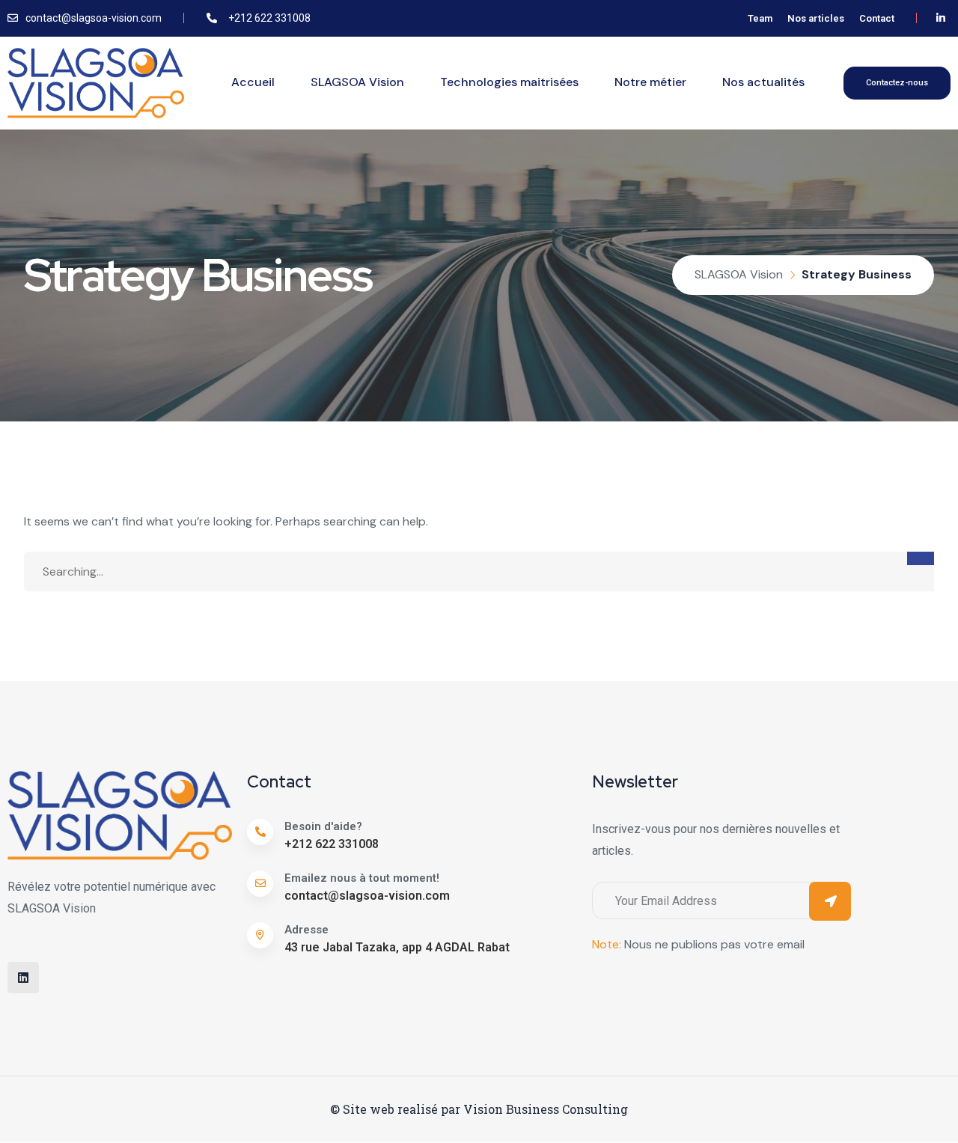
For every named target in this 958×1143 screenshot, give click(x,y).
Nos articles (815, 18)
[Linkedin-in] (941, 18)
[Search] (920, 558)
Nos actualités (763, 82)
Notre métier (650, 82)
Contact (876, 18)
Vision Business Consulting (545, 1109)
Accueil (253, 82)
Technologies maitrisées (509, 82)
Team (760, 18)
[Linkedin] (23, 977)
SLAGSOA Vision (357, 82)
